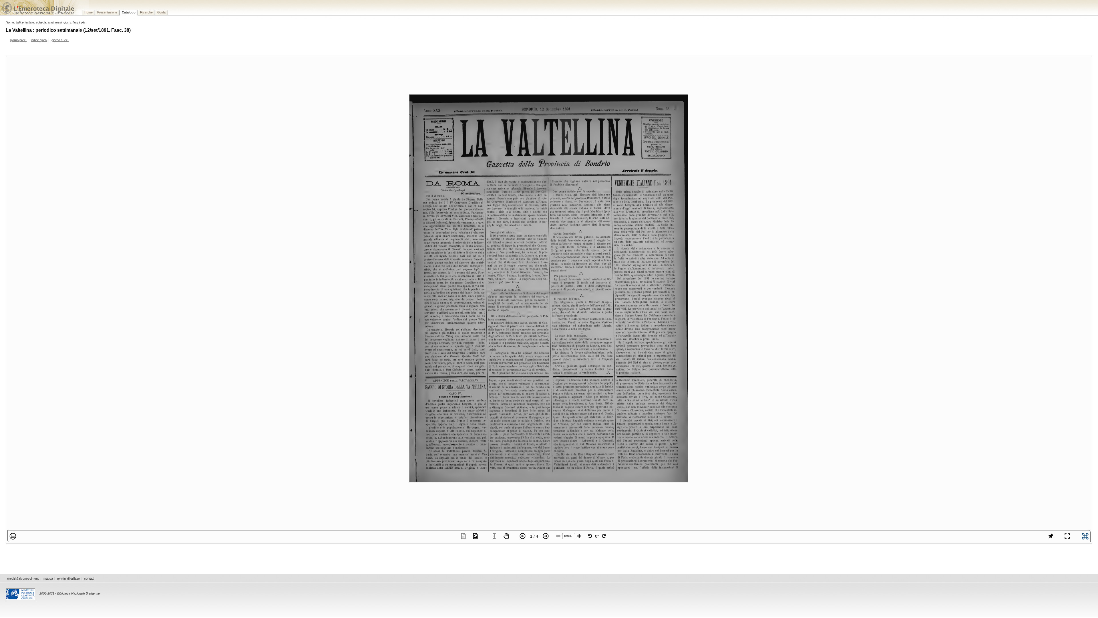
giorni (67, 22)
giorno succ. (60, 40)
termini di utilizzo (68, 578)
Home (10, 22)
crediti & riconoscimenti (23, 578)
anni (50, 22)
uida (161, 12)
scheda (41, 22)
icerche (146, 12)
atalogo (129, 12)
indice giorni (39, 40)
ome (88, 12)
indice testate (25, 22)
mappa (48, 578)
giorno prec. (18, 40)
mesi (58, 22)
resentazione (107, 12)
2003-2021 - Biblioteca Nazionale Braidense (69, 593)
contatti (89, 578)
